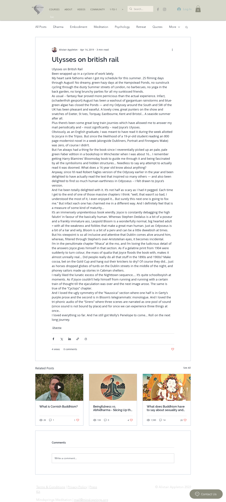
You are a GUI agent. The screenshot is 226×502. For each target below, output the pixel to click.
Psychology (122, 27)
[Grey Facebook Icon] (158, 9)
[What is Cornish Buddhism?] (59, 387)
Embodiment (78, 27)
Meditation (101, 27)
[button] (54, 9)
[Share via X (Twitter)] (61, 338)
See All (187, 367)
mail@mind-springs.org (91, 500)
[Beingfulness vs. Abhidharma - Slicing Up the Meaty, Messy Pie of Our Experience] (113, 387)
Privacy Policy (77, 487)
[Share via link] (77, 338)
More (172, 27)
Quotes (157, 27)
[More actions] (172, 50)
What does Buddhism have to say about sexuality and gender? (166, 408)
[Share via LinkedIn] (69, 338)
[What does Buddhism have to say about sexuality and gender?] (167, 387)
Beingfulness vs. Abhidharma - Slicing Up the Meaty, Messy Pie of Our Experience (113, 408)
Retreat (141, 27)
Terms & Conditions (50, 487)
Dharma (58, 27)
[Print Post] (85, 338)
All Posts (40, 27)
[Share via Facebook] (53, 338)
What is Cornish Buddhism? (58, 406)
